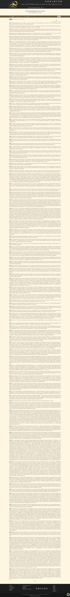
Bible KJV (24, 587)
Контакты (60, 4)
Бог (40, 4)
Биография (27, 4)
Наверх (35, 581)
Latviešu (59, 0)
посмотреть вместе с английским (18, 19)
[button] (41, 7)
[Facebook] (41, 588)
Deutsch (52, 0)
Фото (57, 4)
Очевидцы (53, 4)
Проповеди (31, 4)
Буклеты (10, 590)
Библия (43, 4)
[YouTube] (39, 588)
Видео (49, 4)
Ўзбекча (54, 0)
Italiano (50, 0)
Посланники (11, 586)
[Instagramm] (43, 588)
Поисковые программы (27, 585)
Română (57, 0)
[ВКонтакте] (45, 588)
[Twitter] (37, 588)
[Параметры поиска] (43, 7)
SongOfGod (25, 586)
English (48, 0)
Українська (61, 0)
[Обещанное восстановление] (12, 4)
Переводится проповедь (27, 589)
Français (46, 0)
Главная (22, 4)
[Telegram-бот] (47, 588)
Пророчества (36, 4)
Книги (46, 4)
